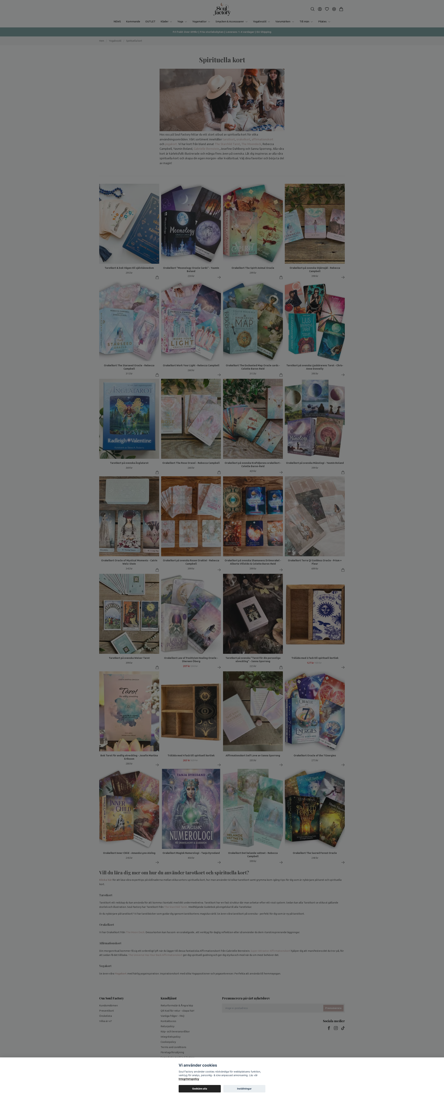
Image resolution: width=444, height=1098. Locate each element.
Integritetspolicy (189, 1078)
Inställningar (244, 1088)
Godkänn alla (199, 1088)
